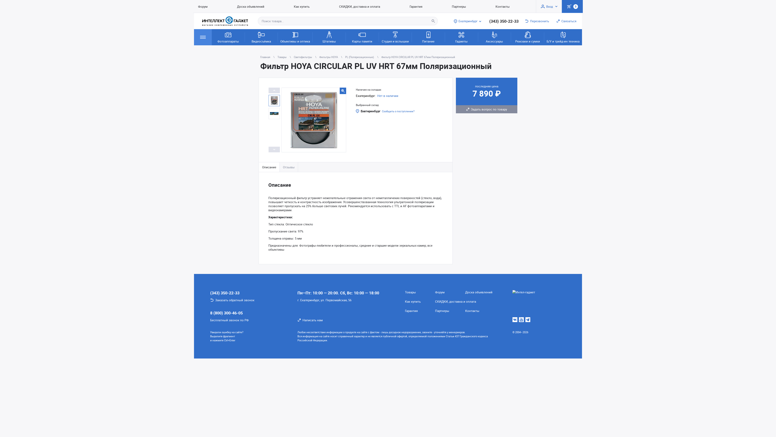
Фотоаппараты (228, 41)
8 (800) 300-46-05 (226, 313)
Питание (428, 41)
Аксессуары (494, 41)
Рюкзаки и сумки (527, 41)
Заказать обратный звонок (234, 300)
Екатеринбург (370, 111)
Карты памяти (362, 41)
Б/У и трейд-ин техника (563, 41)
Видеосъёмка (261, 41)
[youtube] (521, 319)
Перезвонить (539, 21)
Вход (549, 6)
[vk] (514, 319)
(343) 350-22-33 (504, 21)
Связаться (568, 21)
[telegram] (527, 319)
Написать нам (313, 320)
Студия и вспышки (395, 41)
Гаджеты (461, 41)
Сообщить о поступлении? (398, 111)
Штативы (329, 41)
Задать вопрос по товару (489, 109)
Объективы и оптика (295, 41)
